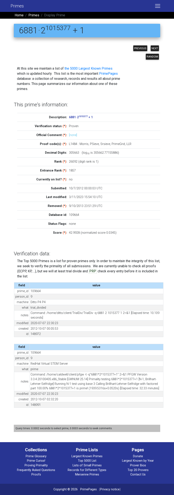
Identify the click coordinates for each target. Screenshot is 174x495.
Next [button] (155, 48)
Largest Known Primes (87, 456)
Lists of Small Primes (87, 465)
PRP (92, 271)
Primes (17, 5)
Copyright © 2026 (65, 489)
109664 (74, 215)
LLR (128, 144)
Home (19, 15)
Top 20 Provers (138, 470)
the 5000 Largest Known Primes (88, 68)
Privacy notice (110, 489)
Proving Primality (36, 465)
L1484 (73, 144)
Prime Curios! (36, 461)
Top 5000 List (87, 461)
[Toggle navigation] (157, 6)
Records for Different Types (87, 470)
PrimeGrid (118, 144)
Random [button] (152, 56)
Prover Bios (138, 465)
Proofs (36, 474)
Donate (138, 456)
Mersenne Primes (87, 474)
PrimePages (108, 74)
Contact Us (138, 474)
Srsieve (105, 144)
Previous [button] (140, 48)
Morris (84, 144)
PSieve (94, 144)
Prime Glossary (36, 456)
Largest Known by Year (138, 461)
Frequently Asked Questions (36, 470)
